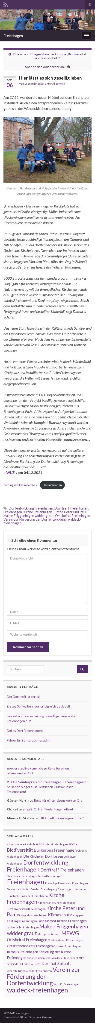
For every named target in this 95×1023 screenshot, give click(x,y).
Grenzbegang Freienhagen (57, 889)
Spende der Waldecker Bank (45, 67)
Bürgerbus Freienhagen (55, 850)
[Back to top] (84, 1012)
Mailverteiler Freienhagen (23, 927)
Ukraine (25, 963)
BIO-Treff (73, 844)
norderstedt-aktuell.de (25, 768)
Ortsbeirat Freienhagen (72, 516)
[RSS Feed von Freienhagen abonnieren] (5, 3)
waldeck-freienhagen (37, 990)
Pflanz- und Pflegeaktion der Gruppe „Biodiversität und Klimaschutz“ (49, 56)
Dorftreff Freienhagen (71, 508)
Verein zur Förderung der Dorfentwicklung (35, 519)
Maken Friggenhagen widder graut (28, 516)
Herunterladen (52, 485)
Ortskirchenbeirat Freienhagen (30, 946)
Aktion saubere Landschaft (22, 844)
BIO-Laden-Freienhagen (53, 844)
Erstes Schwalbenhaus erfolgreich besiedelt (38, 706)
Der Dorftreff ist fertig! (23, 696)
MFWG (70, 933)
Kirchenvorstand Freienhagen (26, 909)
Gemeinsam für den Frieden (23, 889)
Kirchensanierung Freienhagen (57, 902)
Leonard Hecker (34, 83)
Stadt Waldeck (53, 957)
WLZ (10, 472)
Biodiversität (20, 850)
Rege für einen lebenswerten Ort (58, 800)
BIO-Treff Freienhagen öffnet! (52, 809)
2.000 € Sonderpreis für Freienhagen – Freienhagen (45, 782)
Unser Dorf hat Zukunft (51, 963)
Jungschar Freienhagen (33, 895)
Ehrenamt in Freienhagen (22, 876)
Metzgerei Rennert (49, 934)
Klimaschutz (60, 914)
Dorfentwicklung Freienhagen (31, 508)
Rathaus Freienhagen (22, 952)
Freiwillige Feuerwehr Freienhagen (66, 883)
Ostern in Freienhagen (67, 946)
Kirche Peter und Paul (69, 512)
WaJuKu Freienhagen (66, 984)
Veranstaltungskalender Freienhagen (29, 970)
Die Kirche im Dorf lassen (43, 856)
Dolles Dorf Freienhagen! (25, 730)
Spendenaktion (36, 957)
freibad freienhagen (50, 876)
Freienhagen (13, 35)
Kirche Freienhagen (37, 512)
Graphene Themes (40, 1017)
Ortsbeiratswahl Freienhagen (65, 940)
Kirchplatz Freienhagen (32, 915)
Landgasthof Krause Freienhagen (62, 921)
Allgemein (58, 83)
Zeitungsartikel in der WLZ (20, 485)
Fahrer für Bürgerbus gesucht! (29, 740)
